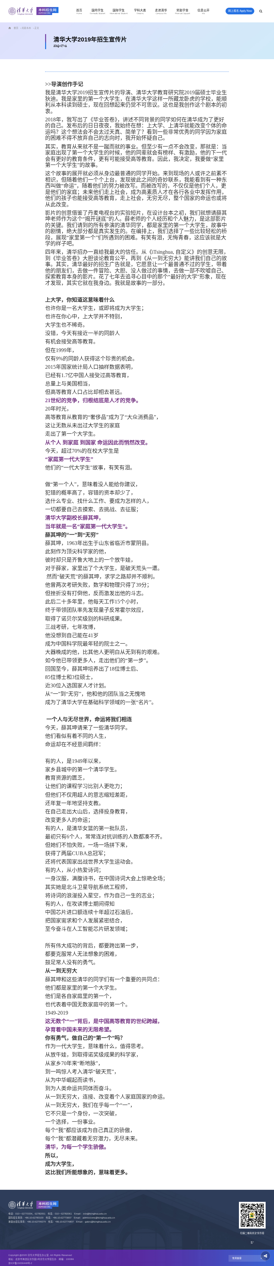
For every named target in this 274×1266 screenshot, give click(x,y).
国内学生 (97, 12)
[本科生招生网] (33, 11)
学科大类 (140, 12)
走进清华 (161, 12)
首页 (79, 12)
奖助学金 (182, 12)
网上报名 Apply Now (240, 10)
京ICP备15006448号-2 (20, 1263)
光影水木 (26, 28)
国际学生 (119, 12)
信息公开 (203, 12)
